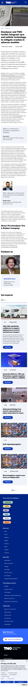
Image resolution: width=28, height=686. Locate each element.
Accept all (7, 682)
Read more (8, 348)
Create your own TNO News (14, 639)
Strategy (6, 566)
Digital (6, 514)
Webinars (6, 537)
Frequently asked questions (11, 578)
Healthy (7, 506)
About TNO (6, 557)
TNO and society (8, 572)
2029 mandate (17, 116)
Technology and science (9, 583)
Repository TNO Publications (11, 601)
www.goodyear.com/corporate (9, 247)
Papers (6, 546)
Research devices (8, 589)
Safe (6, 510)
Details (2, 678)
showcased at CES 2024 (14, 76)
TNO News (6, 552)
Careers (7, 522)
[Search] (25, 2)
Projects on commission (10, 609)
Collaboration (6, 606)
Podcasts (6, 543)
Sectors (7, 518)
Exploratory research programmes (12, 595)
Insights (6, 540)
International (7, 624)
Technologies (7, 592)
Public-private (7, 612)
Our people (7, 569)
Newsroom (6, 528)
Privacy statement (8, 658)
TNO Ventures (7, 618)
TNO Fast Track (7, 615)
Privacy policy (11, 678)
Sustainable (8, 502)
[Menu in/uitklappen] (2, 2)
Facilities (6, 586)
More (13, 490)
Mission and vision (8, 563)
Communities (7, 575)
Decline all (20, 682)
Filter (2, 300)
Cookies (6, 655)
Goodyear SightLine (19, 90)
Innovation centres (8, 621)
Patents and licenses (9, 598)
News (5, 531)
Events (6, 534)
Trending (6, 549)
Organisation (7, 560)
